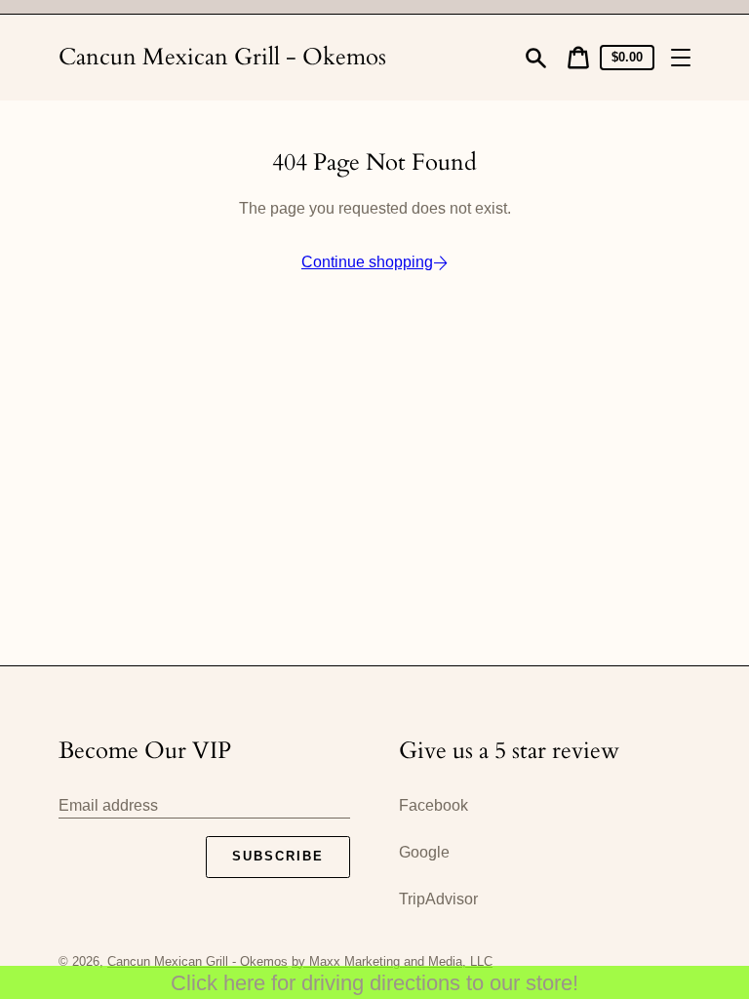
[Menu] (680, 57)
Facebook (433, 805)
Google (424, 852)
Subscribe (278, 856)
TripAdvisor (438, 899)
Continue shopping (367, 262)
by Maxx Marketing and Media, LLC (392, 961)
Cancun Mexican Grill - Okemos (222, 57)
